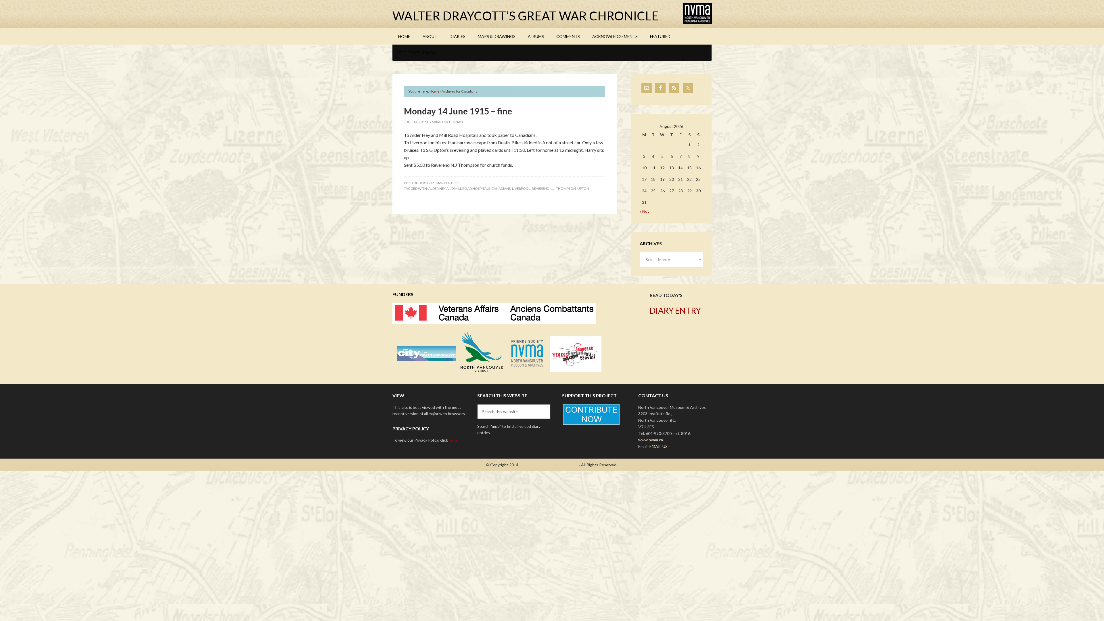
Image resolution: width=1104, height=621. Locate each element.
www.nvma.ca (650, 439)
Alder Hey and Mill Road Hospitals (459, 188)
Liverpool (521, 188)
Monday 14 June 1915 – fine (458, 111)
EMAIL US (658, 446)
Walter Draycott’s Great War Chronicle (525, 16)
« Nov (644, 211)
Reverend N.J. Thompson (554, 188)
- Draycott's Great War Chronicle (548, 464)
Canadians (501, 188)
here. (453, 440)
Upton (583, 188)
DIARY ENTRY (675, 310)
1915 (430, 183)
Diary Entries (447, 183)
